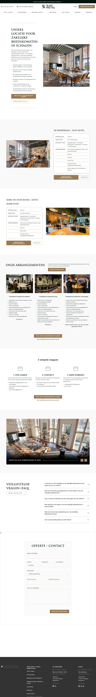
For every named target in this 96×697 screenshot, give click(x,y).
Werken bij (29, 690)
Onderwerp (30, 570)
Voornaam (44, 562)
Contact (75, 6)
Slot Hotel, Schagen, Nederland (25, 6)
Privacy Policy (30, 693)
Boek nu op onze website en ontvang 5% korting (47, 1)
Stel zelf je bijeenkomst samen (23, 96)
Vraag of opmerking (33, 588)
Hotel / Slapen (30, 671)
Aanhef (29, 562)
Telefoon (54, 579)
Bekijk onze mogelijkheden (66, 177)
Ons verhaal (30, 687)
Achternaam (59, 562)
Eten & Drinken (31, 674)
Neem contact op (20, 101)
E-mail (31, 579)
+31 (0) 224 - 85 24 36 (8, 6)
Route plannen (56, 683)
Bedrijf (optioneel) (32, 553)
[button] (81, 460)
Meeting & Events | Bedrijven (34, 678)
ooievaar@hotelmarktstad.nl (59, 674)
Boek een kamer (87, 6)
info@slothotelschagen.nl (84, 674)
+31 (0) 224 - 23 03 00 (60, 669)
